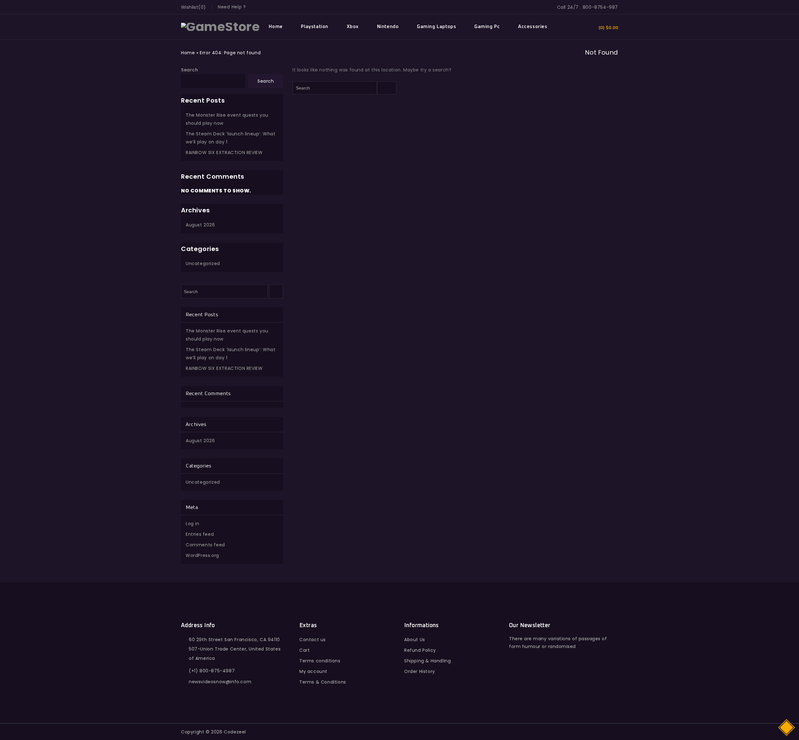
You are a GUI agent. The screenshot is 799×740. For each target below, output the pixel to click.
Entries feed (200, 534)
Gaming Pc (487, 26)
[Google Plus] (542, 684)
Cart (304, 650)
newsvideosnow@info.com (220, 682)
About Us (414, 639)
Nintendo (388, 26)
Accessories (532, 26)
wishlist (189, 7)
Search (189, 70)
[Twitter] (528, 684)
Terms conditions (320, 661)
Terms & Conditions (322, 682)
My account (313, 671)
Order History (419, 671)
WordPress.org (202, 555)
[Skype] (556, 684)
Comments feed (205, 545)
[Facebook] (515, 684)
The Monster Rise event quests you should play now (227, 119)
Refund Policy (420, 650)
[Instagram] (569, 684)
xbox (353, 26)
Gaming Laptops (436, 26)
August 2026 (200, 225)
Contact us (312, 639)
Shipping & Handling (427, 661)
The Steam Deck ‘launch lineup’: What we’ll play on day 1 (231, 138)
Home (275, 26)
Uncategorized (203, 263)
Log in (192, 523)
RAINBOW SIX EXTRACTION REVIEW (224, 152)
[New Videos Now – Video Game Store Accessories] (220, 26)
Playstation (314, 26)
